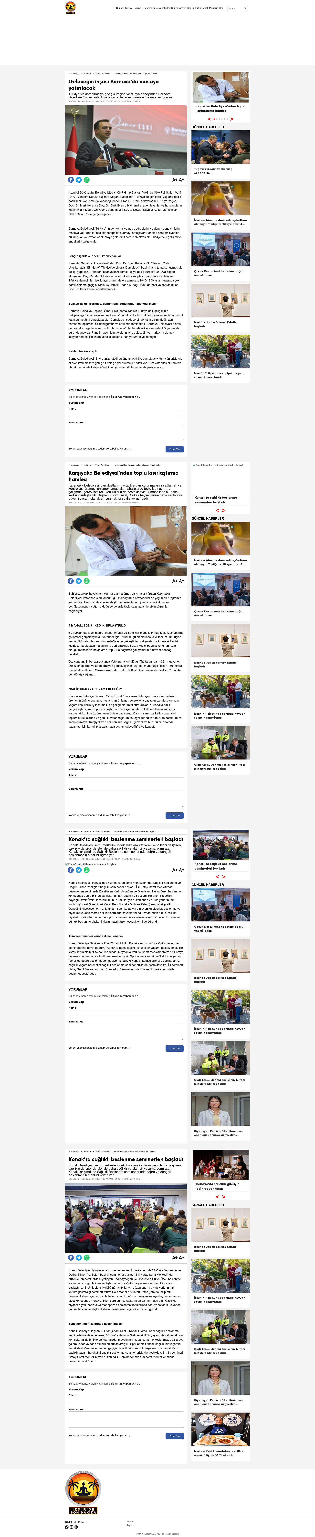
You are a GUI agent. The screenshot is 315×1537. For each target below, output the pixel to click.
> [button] (231, 119)
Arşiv (129, 1525)
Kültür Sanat (201, 8)
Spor (221, 8)
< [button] (209, 119)
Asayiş (182, 8)
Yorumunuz (76, 422)
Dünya (174, 8)
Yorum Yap (174, 449)
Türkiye (129, 8)
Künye (130, 1521)
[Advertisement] (157, 40)
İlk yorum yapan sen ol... (126, 396)
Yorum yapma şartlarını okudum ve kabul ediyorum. (98, 449)
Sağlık (190, 8)
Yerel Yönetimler (161, 8)
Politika (137, 8)
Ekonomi (147, 8)
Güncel (120, 8)
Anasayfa (75, 74)
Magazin (213, 8)
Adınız (72, 408)
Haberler (87, 74)
